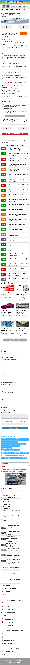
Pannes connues (8, 622)
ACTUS (26, 6)
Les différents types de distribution (7, 329)
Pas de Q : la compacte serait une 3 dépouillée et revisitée (7, 312)
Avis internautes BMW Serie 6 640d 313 (18, 457)
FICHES (13, 6)
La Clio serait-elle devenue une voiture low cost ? (13, 555)
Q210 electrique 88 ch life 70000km (18, 224)
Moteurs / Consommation (10, 495)
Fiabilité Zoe (6, 504)
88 (11, 511)
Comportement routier (9, 497)
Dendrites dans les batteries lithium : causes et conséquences (22, 330)
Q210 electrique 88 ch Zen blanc (17, 259)
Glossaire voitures (9, 640)
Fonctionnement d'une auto (11, 637)
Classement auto (8, 609)
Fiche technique (7, 488)
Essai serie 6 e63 (5, 455)
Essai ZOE (5, 486)
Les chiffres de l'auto (9, 643)
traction (5, 63)
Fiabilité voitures (8, 616)
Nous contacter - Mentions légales (15, 664)
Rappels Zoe (6, 506)
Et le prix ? (6, 502)
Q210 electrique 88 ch (15, 194)
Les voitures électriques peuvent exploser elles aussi (12, 550)
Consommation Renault (9, 588)
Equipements (6, 508)
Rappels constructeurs (10, 625)
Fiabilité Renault (7, 595)
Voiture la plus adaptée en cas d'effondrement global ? (14, 444)
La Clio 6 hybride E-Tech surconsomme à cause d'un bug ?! (12, 533)
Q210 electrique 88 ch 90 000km (17, 185)
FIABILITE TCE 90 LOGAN (17, 455)
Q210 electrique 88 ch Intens (18, 174)
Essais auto (7, 606)
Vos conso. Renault (9, 655)
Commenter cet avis (15, 116)
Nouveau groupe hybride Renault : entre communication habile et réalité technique (13, 561)
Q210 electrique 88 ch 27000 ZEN (18, 189)
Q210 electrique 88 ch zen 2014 (17, 204)
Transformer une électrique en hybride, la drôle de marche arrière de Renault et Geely (13, 539)
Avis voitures (7, 603)
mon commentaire (15, 428)
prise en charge (19, 55)
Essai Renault (6, 585)
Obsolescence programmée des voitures (11, 450)
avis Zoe (6, 493)
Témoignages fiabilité (10, 619)
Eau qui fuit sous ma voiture (8, 436)
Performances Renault (9, 582)
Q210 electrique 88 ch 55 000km (17, 278)
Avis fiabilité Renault (9, 651)
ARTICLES (19, 6)
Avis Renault (6, 591)
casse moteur (12, 54)
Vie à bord (6, 499)
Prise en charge (11, 96)
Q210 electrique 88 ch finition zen (18, 249)
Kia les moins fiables (6, 293)
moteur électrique (6, 95)
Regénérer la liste (15, 340)
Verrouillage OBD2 (15, 446)
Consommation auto (9, 612)
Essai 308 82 (4, 457)
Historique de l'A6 (5, 446)
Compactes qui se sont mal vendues (10, 441)
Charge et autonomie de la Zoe (11, 490)
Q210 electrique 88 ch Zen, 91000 (18, 244)
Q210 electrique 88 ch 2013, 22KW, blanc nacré (17, 149)
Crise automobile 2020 (7, 448)
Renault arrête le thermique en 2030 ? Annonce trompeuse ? (12, 545)
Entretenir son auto (9, 634)
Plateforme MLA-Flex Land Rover (21, 311)
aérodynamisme (11, 75)
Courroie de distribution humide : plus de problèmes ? (22, 294)
